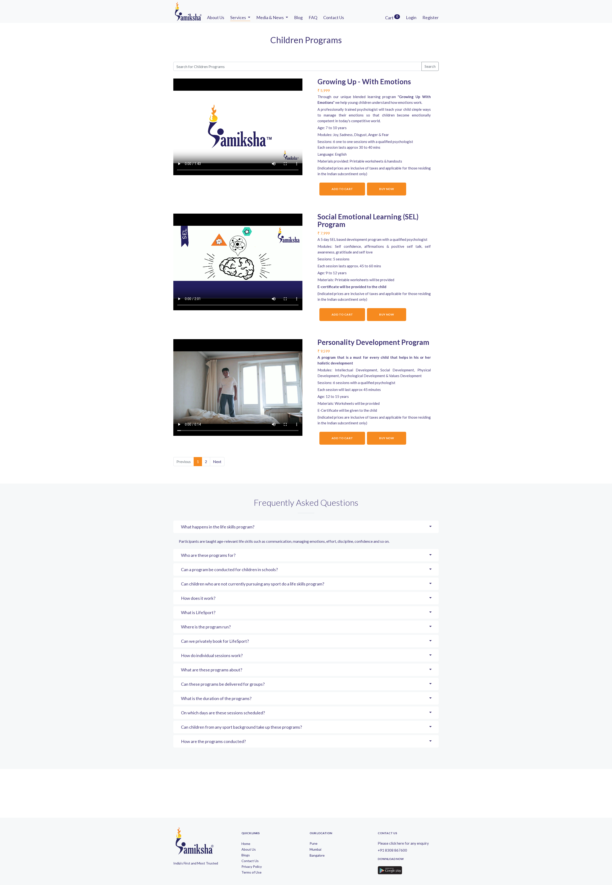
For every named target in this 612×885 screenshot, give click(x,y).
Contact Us (333, 17)
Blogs (245, 855)
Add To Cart (342, 189)
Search (430, 66)
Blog (298, 17)
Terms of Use (251, 872)
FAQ (313, 17)
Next (217, 461)
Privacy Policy (251, 867)
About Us (215, 17)
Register (430, 17)
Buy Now (386, 189)
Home (245, 844)
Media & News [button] (270, 17)
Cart (391, 17)
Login (411, 17)
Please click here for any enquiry (403, 843)
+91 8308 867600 (392, 850)
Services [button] (238, 17)
